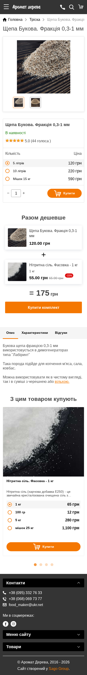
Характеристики (35, 332)
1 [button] (35, 564)
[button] (6, 7)
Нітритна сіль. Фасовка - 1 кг (30, 481)
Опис (10, 332)
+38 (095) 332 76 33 (25, 593)
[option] (43, 66)
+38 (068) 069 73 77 (25, 599)
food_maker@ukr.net (26, 605)
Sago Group (59, 669)
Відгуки (61, 332)
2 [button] (40, 564)
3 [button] (46, 564)
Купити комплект (43, 308)
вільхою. (62, 382)
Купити (69, 193)
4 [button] (52, 564)
